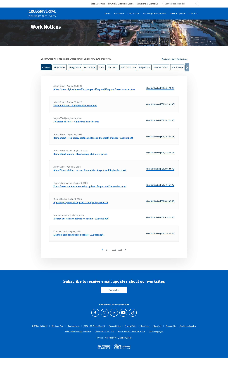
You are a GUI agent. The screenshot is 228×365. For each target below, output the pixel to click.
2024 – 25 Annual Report (94, 326)
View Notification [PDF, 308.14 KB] (160, 136)
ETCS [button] (101, 67)
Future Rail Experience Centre (121, 3)
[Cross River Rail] (42, 13)
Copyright (157, 326)
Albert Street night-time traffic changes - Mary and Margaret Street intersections (94, 89)
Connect (194, 13)
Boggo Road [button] (75, 67)
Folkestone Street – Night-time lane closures (76, 121)
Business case (74, 326)
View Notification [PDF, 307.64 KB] (160, 120)
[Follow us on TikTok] (132, 312)
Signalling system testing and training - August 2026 (80, 202)
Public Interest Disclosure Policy (131, 331)
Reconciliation (115, 326)
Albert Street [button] (59, 67)
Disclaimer (145, 326)
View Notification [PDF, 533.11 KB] (160, 168)
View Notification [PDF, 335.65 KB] (160, 152)
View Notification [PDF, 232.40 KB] (160, 201)
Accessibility (171, 326)
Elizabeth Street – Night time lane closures (75, 105)
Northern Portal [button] (161, 67)
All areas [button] (46, 67)
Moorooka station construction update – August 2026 (81, 218)
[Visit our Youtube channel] (123, 312)
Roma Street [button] (177, 67)
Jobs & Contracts (98, 3)
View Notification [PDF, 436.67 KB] (160, 88)
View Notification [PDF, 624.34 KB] (160, 217)
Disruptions (141, 3)
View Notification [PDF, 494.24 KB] (160, 184)
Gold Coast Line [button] (128, 67)
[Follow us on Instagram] (104, 312)
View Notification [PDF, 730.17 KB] (160, 233)
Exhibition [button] (112, 67)
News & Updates (178, 13)
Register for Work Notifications (174, 59)
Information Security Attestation (78, 331)
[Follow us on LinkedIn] (114, 312)
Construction (133, 13)
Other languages (156, 331)
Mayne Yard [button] (144, 67)
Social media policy (188, 326)
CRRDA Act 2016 (40, 326)
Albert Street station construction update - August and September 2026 (90, 170)
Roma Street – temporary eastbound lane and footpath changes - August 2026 (93, 137)
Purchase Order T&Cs (105, 331)
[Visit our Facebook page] (95, 312)
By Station (119, 13)
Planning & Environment (154, 13)
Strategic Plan (57, 326)
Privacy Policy (130, 326)
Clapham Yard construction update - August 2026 (78, 234)
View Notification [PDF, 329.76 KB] (160, 104)
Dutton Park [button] (89, 67)
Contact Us (153, 3)
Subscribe (114, 290)
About (107, 13)
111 (120, 249)
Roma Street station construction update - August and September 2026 (89, 186)
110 (114, 249)
